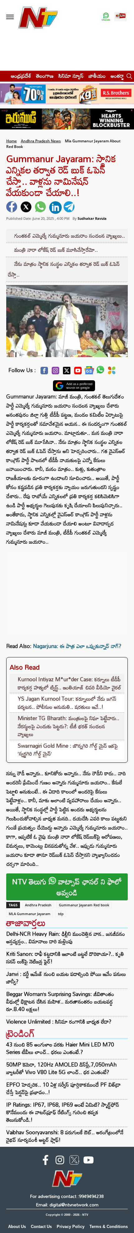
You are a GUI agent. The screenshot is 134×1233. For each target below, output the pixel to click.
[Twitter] (66, 372)
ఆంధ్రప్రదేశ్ (21, 76)
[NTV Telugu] (38, 17)
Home (11, 141)
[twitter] (27, 207)
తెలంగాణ (45, 76)
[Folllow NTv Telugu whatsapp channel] (105, 17)
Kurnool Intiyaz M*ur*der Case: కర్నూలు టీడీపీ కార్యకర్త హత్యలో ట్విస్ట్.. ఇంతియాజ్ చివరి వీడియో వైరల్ (69, 683)
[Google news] (89, 372)
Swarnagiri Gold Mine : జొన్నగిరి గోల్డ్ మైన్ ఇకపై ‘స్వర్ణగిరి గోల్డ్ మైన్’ (68, 749)
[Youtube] (78, 372)
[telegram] (70, 207)
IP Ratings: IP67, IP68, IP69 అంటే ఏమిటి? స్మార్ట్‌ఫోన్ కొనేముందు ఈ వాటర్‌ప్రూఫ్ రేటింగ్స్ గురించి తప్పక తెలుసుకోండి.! (62, 1112)
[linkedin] (55, 207)
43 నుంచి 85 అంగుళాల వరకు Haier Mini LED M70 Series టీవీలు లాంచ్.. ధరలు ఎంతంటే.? (60, 1048)
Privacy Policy (70, 1226)
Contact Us (41, 1226)
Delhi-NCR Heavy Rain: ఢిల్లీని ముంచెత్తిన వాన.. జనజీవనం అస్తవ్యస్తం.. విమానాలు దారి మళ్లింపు (65, 937)
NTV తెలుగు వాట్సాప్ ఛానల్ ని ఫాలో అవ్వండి (67, 887)
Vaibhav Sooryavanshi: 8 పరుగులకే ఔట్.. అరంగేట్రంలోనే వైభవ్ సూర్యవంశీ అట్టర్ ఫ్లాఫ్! (64, 1136)
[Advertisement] (67, 590)
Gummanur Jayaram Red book (84, 905)
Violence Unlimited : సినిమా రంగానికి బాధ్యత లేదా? (58, 1021)
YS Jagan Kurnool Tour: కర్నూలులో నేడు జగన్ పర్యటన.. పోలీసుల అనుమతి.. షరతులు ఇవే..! (67, 702)
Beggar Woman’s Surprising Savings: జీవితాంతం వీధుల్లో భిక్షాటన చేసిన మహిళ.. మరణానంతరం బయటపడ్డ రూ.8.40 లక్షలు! (60, 1001)
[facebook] (12, 207)
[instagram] (60, 1161)
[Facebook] (44, 372)
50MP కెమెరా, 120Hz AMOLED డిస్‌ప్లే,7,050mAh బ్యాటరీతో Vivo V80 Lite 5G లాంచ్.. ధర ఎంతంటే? (61, 1068)
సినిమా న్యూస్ (71, 76)
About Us (17, 1226)
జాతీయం (97, 76)
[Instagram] (55, 372)
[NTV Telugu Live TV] (120, 17)
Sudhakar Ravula (92, 218)
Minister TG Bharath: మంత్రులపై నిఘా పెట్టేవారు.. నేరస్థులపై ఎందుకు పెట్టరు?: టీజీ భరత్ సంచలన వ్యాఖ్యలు (68, 726)
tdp (61, 913)
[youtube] (88, 1161)
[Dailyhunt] (112, 372)
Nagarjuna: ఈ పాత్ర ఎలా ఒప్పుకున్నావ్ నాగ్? (77, 646)
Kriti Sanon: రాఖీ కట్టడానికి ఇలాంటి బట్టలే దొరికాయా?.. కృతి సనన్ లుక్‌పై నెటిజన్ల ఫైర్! (65, 957)
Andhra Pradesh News (41, 141)
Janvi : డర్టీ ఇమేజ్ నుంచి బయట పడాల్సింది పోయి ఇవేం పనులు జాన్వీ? (66, 977)
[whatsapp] (41, 207)
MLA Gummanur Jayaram (29, 913)
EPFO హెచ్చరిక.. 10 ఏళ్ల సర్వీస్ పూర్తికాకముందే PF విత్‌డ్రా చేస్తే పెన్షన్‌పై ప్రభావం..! (63, 1088)
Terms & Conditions (108, 1226)
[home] (3, 76)
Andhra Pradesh (38, 905)
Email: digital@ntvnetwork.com (67, 1204)
